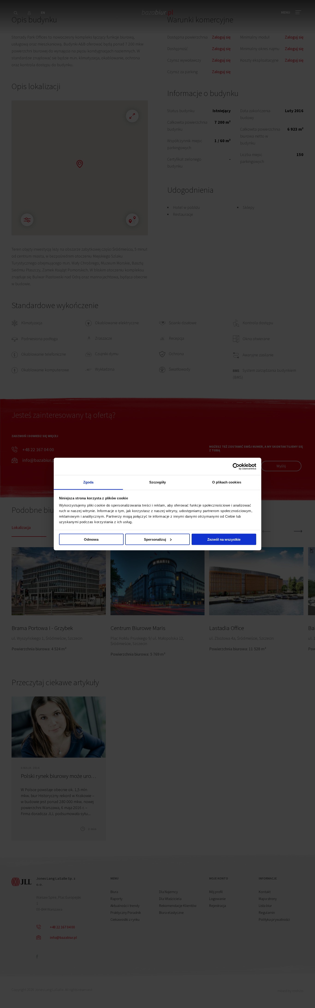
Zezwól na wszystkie (224, 539)
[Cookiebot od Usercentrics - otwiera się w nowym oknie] (236, 466)
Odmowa (91, 539)
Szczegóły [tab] (157, 482)
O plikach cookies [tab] (226, 482)
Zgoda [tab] (88, 482)
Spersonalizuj (155, 539)
